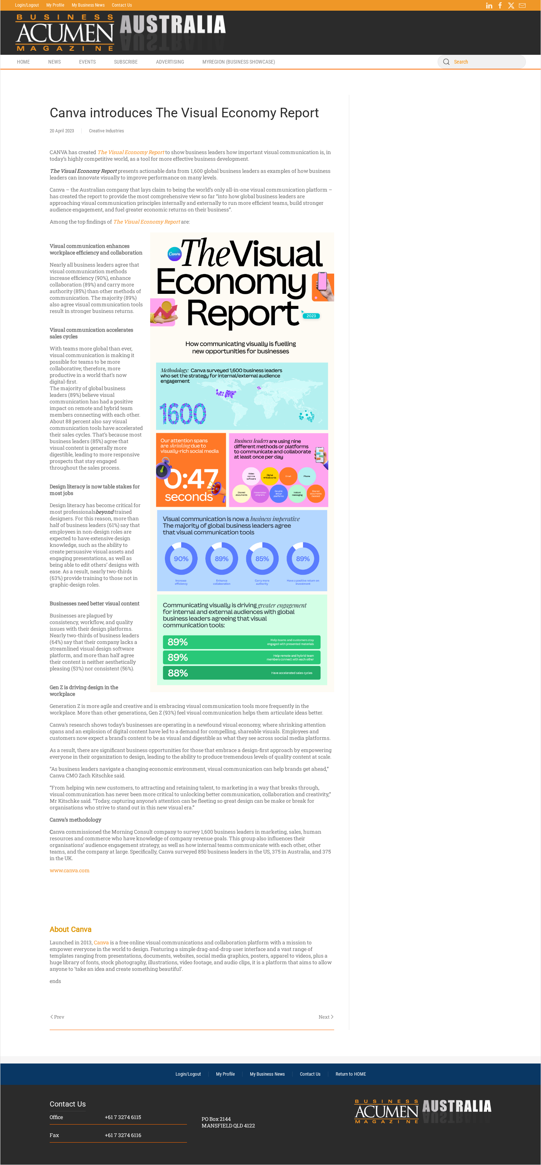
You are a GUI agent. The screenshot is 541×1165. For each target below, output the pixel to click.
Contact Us (122, 5)
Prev (59, 1016)
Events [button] (87, 62)
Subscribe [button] (126, 62)
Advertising (170, 62)
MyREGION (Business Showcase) (238, 62)
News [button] (54, 62)
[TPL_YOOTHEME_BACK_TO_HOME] (120, 32)
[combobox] (482, 62)
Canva (101, 942)
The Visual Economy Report (130, 152)
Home (23, 62)
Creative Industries (106, 130)
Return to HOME (351, 1074)
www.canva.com (70, 870)
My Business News (88, 5)
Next (324, 1016)
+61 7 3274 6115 (123, 1117)
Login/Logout (27, 5)
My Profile (55, 5)
